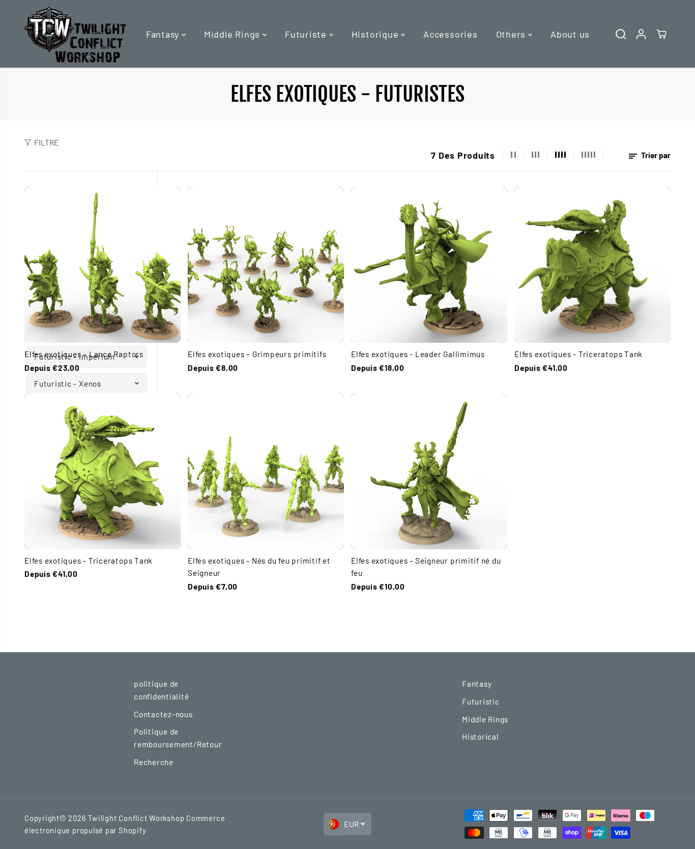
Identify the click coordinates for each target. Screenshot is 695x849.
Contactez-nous (163, 714)
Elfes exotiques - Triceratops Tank (578, 354)
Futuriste (307, 34)
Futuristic (481, 701)
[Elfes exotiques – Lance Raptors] (102, 265)
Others (512, 34)
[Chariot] (661, 34)
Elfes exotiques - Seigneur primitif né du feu (426, 567)
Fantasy (164, 34)
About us (570, 34)
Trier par (655, 155)
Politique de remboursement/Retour (178, 738)
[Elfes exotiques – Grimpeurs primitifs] (266, 265)
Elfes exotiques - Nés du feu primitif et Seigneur (259, 567)
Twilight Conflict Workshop (136, 818)
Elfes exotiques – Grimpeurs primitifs (257, 354)
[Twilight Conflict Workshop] (75, 34)
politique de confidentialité (161, 690)
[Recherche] (621, 34)
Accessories (450, 34)
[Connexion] (641, 34)
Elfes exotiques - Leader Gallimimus (418, 354)
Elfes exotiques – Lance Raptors (83, 354)
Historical (480, 736)
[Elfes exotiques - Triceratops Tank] (592, 265)
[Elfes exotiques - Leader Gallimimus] (429, 265)
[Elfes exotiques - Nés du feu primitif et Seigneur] (266, 471)
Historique (376, 34)
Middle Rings (233, 34)
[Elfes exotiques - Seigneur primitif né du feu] (429, 471)
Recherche (153, 762)
